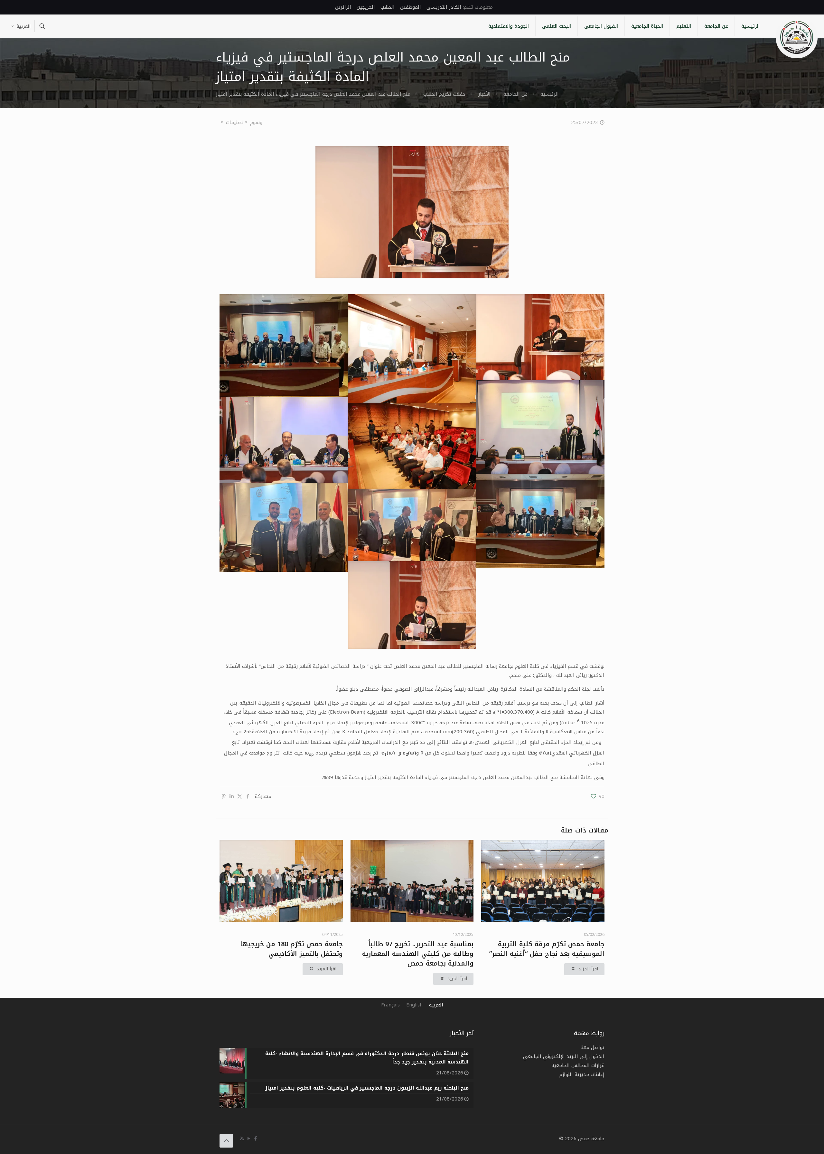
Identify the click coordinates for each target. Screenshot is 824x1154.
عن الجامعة (515, 94)
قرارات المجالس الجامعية (577, 1065)
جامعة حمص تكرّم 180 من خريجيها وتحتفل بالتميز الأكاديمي (291, 949)
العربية (23, 26)
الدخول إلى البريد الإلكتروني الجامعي (563, 1056)
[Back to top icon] (226, 1141)
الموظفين (410, 7)
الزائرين (343, 7)
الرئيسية (549, 94)
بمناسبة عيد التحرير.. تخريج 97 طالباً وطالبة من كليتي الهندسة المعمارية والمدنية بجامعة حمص (417, 953)
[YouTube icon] (248, 1138)
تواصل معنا (592, 1047)
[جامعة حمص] (797, 37)
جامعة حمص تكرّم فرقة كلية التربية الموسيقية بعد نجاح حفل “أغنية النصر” (546, 949)
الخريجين (366, 7)
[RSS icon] (241, 1138)
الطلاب (387, 7)
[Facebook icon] (255, 1138)
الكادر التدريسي (443, 7)
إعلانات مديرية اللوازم (581, 1074)
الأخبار (484, 94)
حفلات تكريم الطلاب (444, 94)
